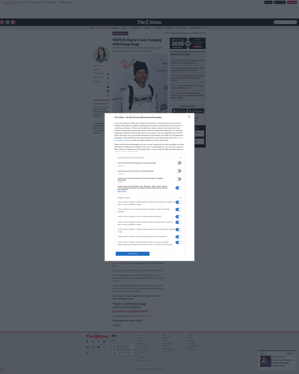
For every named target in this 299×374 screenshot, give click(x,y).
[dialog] (149, 187)
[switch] (178, 162)
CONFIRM (132, 254)
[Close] (190, 117)
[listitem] (149, 157)
